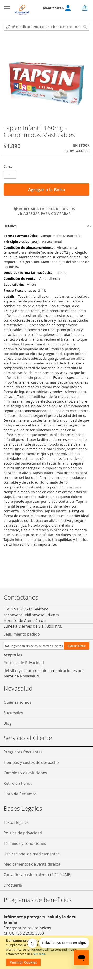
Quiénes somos (17, 702)
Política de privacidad (23, 833)
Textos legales (16, 822)
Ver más (39, 954)
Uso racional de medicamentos (32, 853)
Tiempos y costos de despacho (31, 762)
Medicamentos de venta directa (32, 864)
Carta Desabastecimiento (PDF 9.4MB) (38, 874)
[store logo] (22, 9)
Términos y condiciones (25, 843)
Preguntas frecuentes (23, 751)
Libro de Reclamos (20, 793)
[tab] (46, 226)
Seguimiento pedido (22, 634)
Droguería (13, 885)
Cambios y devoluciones (25, 772)
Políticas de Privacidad (24, 662)
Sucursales (13, 712)
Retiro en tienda (18, 783)
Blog (7, 723)
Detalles (10, 226)
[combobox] (46, 27)
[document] (47, 952)
